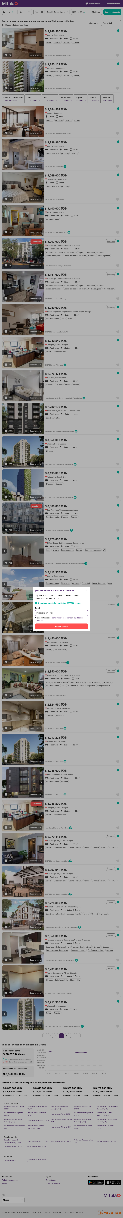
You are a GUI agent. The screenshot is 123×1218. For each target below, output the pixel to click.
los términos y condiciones (62, 618)
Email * (38, 608)
